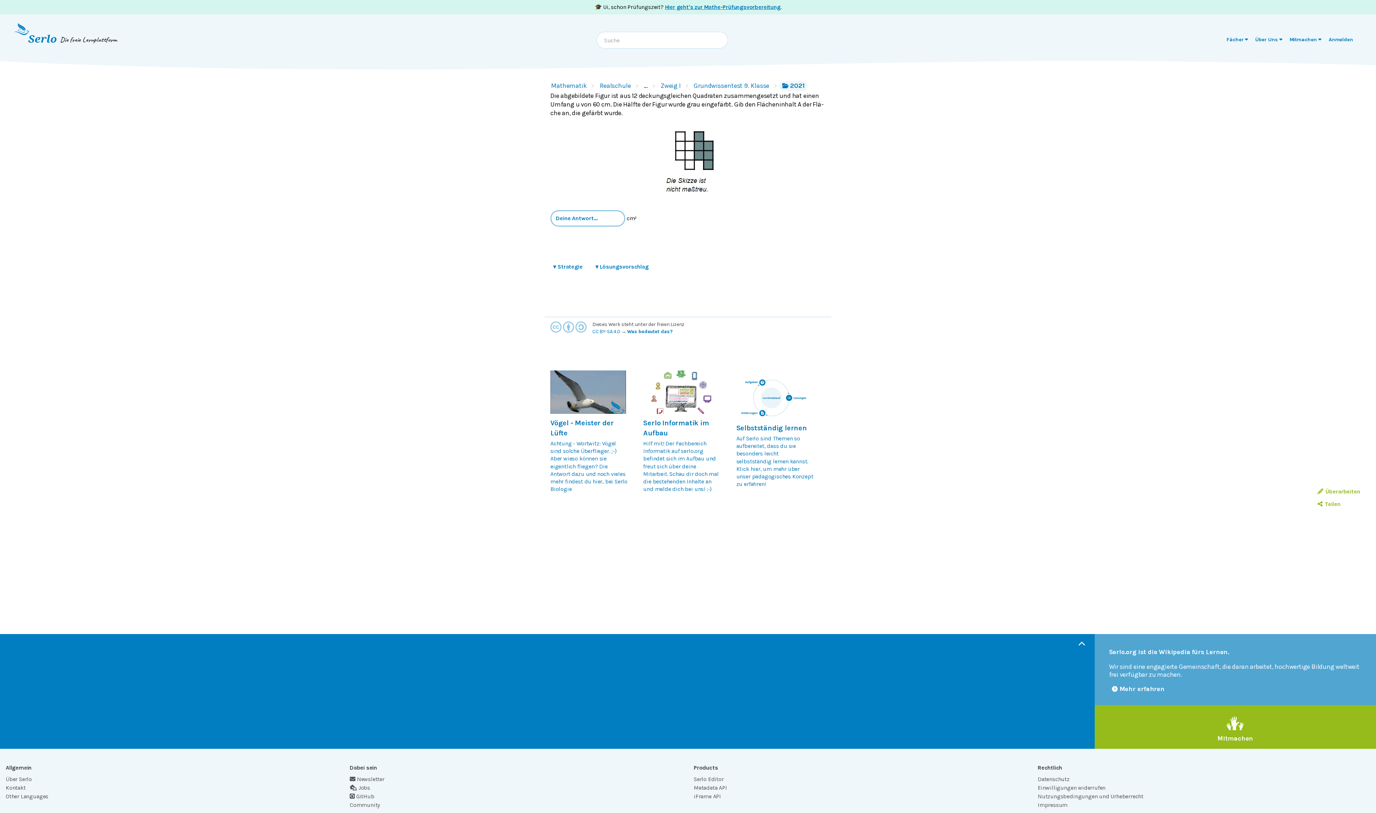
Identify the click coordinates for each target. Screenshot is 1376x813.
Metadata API (710, 787)
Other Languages (27, 796)
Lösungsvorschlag (622, 266)
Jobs (364, 787)
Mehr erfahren (1142, 689)
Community (365, 805)
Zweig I (671, 86)
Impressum (1052, 805)
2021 (797, 86)
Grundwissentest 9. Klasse (731, 86)
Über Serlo (19, 779)
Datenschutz (1054, 779)
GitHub (365, 796)
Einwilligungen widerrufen (1071, 787)
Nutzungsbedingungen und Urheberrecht (1090, 796)
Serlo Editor (709, 779)
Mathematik (569, 86)
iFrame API (707, 796)
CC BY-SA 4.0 (606, 331)
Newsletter (370, 779)
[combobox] (662, 40)
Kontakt (16, 787)
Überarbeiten (1342, 491)
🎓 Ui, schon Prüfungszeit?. (688, 7)
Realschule (615, 86)
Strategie (568, 266)
